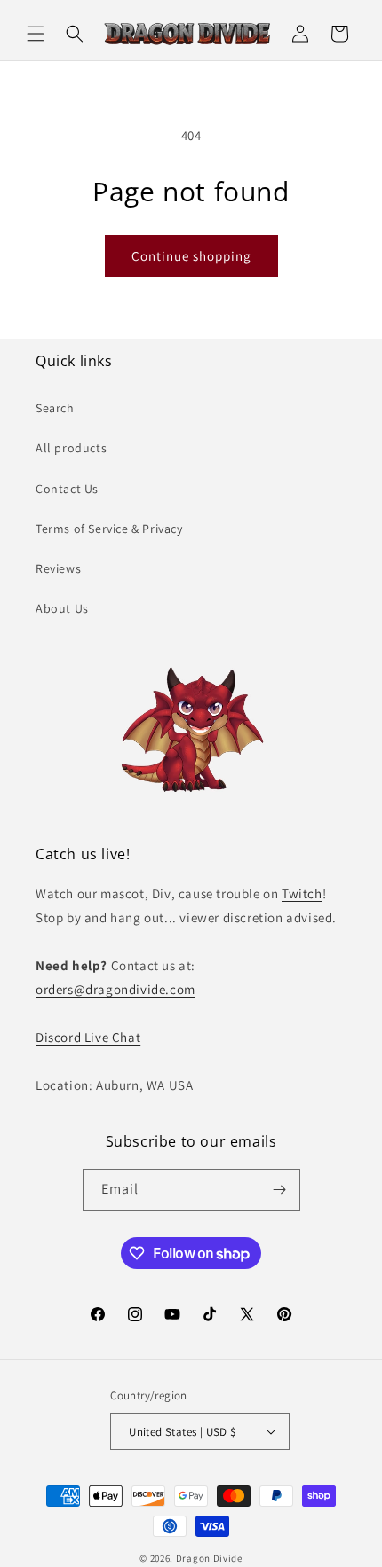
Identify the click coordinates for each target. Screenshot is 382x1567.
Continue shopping (191, 255)
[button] (35, 33)
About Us (62, 608)
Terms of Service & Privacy (109, 529)
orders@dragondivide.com (115, 989)
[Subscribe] (279, 1190)
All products (71, 448)
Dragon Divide (209, 1558)
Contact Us (67, 489)
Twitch (302, 893)
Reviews (58, 568)
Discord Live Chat (88, 1037)
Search (55, 408)
